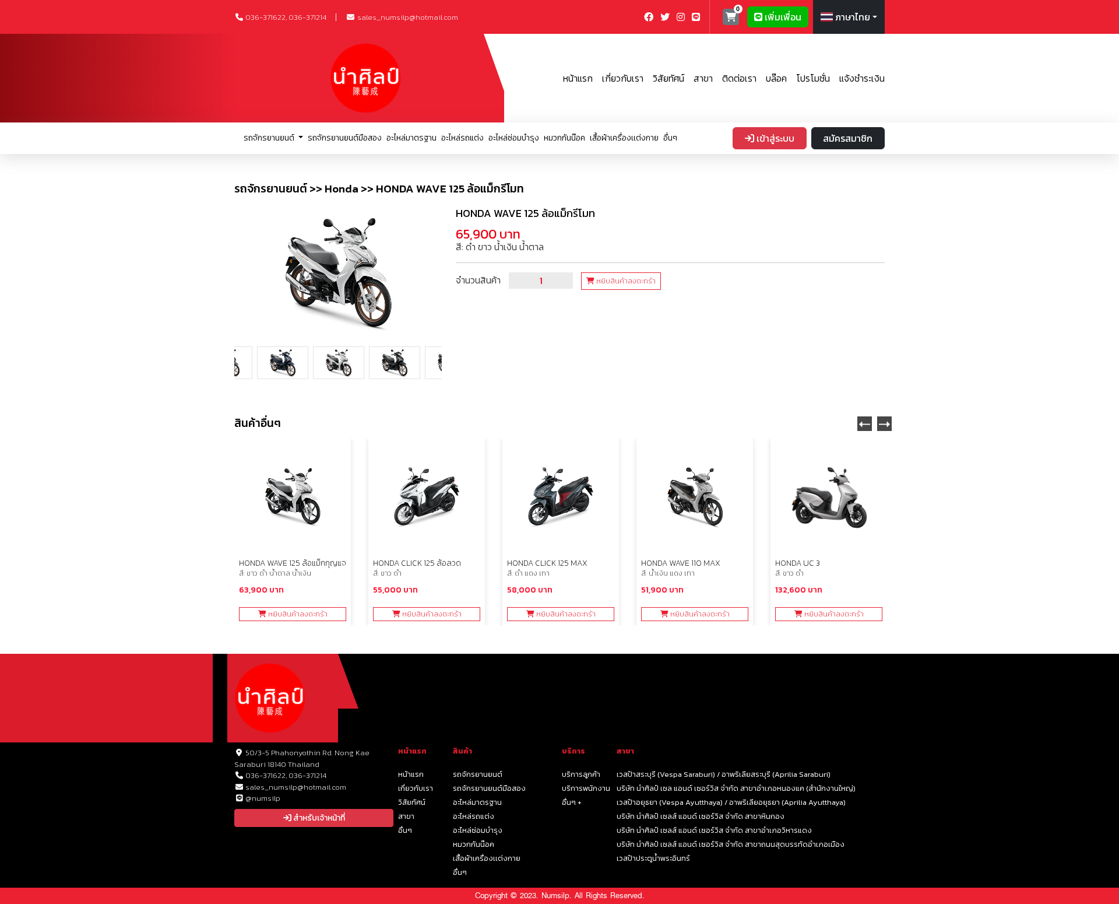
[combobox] (849, 17)
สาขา (703, 78)
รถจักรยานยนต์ (477, 774)
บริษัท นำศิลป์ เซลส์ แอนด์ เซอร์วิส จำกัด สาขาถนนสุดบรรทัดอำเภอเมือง (730, 844)
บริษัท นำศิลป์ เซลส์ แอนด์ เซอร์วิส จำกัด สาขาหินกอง (700, 816)
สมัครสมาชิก (847, 138)
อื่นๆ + (572, 802)
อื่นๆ (670, 138)
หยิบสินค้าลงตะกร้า (625, 281)
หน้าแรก (578, 78)
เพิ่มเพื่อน (781, 17)
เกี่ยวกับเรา (622, 78)
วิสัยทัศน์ (668, 78)
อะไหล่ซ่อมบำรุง (513, 138)
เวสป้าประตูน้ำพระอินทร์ (653, 858)
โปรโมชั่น (813, 78)
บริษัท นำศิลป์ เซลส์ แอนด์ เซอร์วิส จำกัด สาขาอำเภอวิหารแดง (714, 830)
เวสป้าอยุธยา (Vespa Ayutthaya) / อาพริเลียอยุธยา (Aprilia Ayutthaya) (731, 802)
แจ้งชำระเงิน (862, 78)
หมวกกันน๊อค (564, 138)
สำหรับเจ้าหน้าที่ (318, 818)
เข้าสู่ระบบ (774, 138)
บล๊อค (776, 78)
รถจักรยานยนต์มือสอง (345, 138)
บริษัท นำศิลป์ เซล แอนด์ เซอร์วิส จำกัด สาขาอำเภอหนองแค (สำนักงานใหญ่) (736, 788)
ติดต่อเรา (739, 78)
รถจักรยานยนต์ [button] (270, 138)
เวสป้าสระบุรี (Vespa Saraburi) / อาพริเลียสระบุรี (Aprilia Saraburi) (724, 774)
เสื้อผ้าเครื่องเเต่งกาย (624, 138)
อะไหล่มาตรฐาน (411, 138)
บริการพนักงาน (586, 788)
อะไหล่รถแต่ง (462, 138)
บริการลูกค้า (581, 774)
